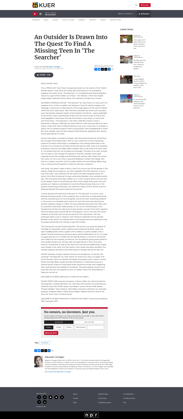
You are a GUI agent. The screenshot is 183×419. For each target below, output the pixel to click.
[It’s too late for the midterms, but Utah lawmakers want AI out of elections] (126, 98)
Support (92, 20)
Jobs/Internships (103, 394)
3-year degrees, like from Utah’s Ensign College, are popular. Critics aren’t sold (140, 83)
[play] (34, 14)
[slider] (43, 14)
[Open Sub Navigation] (41, 20)
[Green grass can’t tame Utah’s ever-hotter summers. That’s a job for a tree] (126, 39)
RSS (124, 402)
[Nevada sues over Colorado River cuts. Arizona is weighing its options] (126, 59)
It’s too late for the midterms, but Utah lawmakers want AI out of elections (139, 103)
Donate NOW (52, 333)
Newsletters (115, 20)
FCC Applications (128, 394)
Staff (74, 402)
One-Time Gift (89, 322)
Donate (146, 5)
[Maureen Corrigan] (38, 361)
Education (136, 76)
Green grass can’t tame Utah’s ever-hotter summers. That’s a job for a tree (139, 44)
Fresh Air (45, 343)
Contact (75, 398)
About (75, 394)
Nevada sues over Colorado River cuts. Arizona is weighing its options (139, 64)
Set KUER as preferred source (104, 66)
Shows (55, 20)
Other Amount (80, 327)
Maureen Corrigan (52, 67)
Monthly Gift (59, 322)
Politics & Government (137, 56)
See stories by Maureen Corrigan (58, 371)
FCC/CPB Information (104, 402)
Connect (81, 20)
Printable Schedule (129, 398)
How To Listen (68, 20)
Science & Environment (138, 36)
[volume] (40, 14)
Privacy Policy (102, 398)
